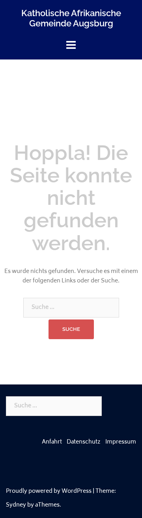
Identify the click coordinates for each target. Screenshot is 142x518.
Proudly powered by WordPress (49, 491)
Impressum (120, 442)
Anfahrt (52, 442)
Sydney (16, 505)
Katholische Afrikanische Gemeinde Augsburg (71, 18)
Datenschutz (84, 442)
